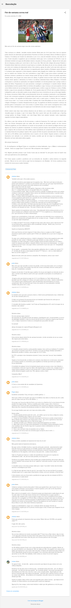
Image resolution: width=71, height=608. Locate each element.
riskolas (14, 176)
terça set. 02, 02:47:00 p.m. (19, 526)
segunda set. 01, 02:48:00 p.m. (20, 308)
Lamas (14, 561)
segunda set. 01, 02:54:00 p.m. (20, 329)
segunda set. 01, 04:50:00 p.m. (20, 341)
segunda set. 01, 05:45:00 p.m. (20, 433)
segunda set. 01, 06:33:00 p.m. (20, 511)
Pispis (13, 392)
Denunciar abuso (35, 604)
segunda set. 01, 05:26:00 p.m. (20, 377)
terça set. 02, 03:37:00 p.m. (19, 540)
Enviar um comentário (13, 591)
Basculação (11, 4)
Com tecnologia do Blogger (35, 600)
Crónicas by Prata (11, 169)
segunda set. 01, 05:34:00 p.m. (20, 387)
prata (13, 263)
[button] (65, 12)
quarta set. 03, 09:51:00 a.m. (20, 587)
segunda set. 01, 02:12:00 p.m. (20, 258)
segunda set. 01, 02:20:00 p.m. (20, 287)
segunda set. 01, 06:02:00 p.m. (20, 479)
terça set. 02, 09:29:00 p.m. (19, 556)
